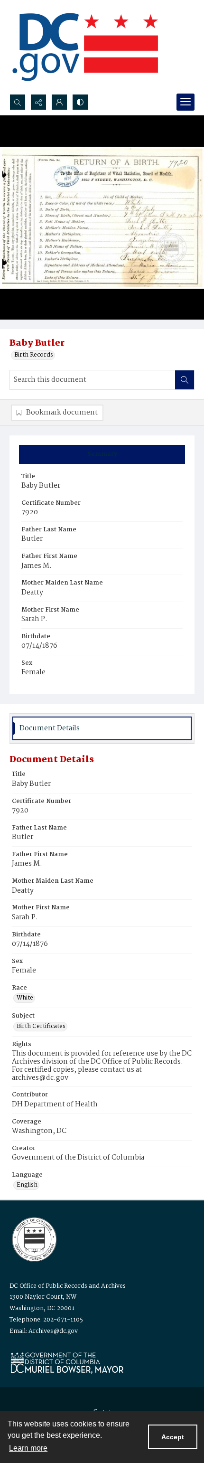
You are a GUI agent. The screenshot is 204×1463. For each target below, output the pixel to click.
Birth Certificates (41, 1026)
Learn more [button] (28, 1448)
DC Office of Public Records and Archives (67, 1286)
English (27, 1185)
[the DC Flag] (85, 47)
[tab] (102, 454)
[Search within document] (184, 379)
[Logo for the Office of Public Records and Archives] (33, 1238)
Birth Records (33, 355)
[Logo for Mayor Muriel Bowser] (66, 1362)
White (25, 998)
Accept (172, 1437)
